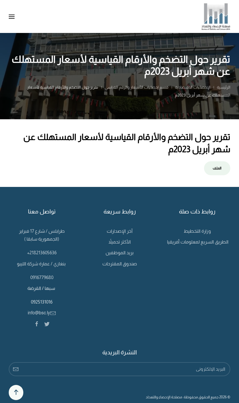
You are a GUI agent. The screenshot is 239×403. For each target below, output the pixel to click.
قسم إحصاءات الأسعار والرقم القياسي (136, 87)
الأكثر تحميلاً (119, 241)
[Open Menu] (12, 16)
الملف (217, 168)
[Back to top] (16, 392)
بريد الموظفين (119, 252)
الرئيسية (223, 87)
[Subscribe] (16, 369)
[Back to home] (215, 16)
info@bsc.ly (39, 312)
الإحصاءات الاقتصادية (192, 87)
